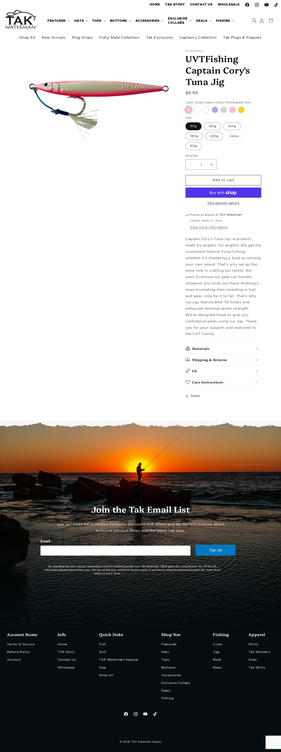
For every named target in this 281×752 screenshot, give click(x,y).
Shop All (27, 37)
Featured (168, 644)
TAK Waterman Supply (146, 742)
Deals (165, 690)
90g (193, 126)
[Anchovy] (241, 110)
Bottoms (168, 667)
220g (214, 136)
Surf (102, 652)
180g (194, 136)
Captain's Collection (198, 37)
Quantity (192, 156)
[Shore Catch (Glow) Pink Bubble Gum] (189, 110)
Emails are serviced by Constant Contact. (146, 573)
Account (14, 659)
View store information (209, 227)
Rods (217, 659)
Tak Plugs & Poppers (242, 37)
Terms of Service (21, 644)
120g (212, 126)
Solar (253, 659)
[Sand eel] (197, 110)
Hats (165, 652)
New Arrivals (53, 37)
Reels (217, 667)
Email (45, 541)
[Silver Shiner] (224, 110)
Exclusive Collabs (175, 683)
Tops (165, 659)
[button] (58, 20)
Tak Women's (260, 652)
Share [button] (195, 396)
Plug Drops (82, 37)
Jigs (216, 652)
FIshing (167, 698)
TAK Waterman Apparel (118, 659)
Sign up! (215, 550)
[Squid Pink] (232, 110)
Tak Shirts (257, 667)
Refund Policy (18, 652)
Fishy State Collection (119, 37)
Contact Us (67, 659)
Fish (102, 644)
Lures (217, 644)
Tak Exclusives (159, 37)
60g (193, 146)
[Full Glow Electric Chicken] (206, 110)
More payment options (223, 203)
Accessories (171, 675)
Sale (102, 667)
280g (236, 137)
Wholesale (66, 667)
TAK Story (66, 652)
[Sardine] (215, 110)
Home (62, 644)
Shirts (253, 644)
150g (232, 126)
